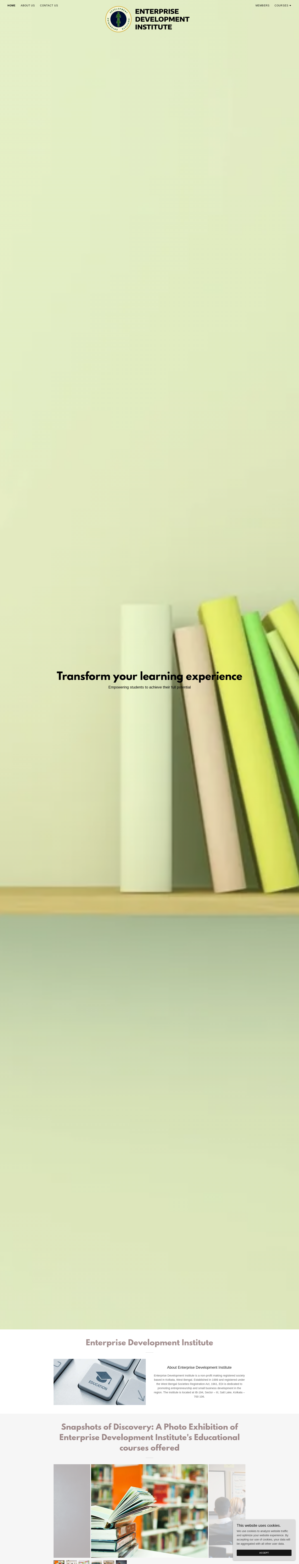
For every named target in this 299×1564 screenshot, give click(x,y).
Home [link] (11, 5)
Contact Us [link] (49, 5)
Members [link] (263, 5)
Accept (264, 1553)
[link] (149, 5)
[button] (283, 5)
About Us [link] (28, 5)
